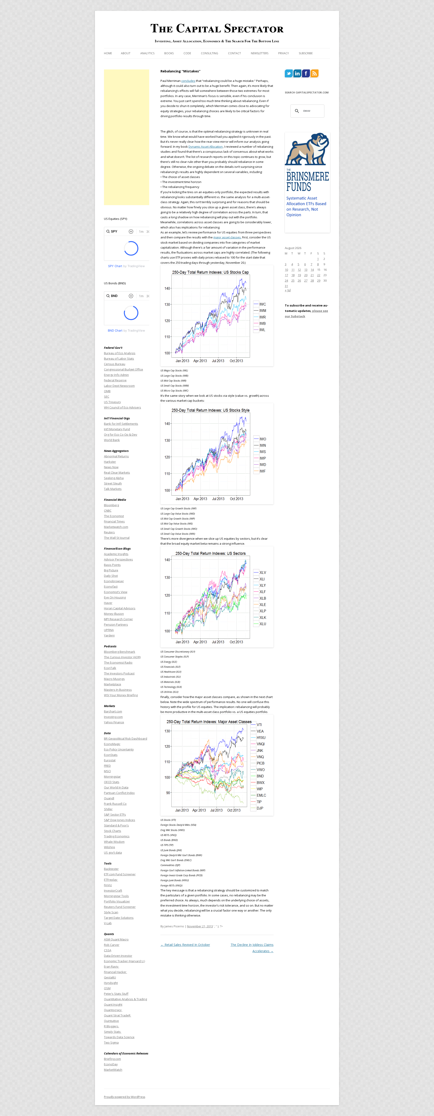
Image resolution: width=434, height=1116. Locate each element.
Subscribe (306, 53)
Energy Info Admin (116, 375)
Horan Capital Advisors (119, 608)
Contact (234, 53)
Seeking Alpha (114, 478)
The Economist (114, 516)
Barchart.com (113, 711)
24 (286, 280)
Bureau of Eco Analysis (119, 353)
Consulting (209, 53)
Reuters (109, 532)
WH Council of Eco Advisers (122, 407)
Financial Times (114, 521)
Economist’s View (115, 592)
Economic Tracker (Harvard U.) (124, 961)
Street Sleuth (113, 483)
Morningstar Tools (116, 896)
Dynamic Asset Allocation (206, 147)
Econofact (111, 586)
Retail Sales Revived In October (185, 945)
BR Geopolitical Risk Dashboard (125, 738)
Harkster (110, 462)
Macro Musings (114, 679)
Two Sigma (111, 1042)
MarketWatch (113, 1070)
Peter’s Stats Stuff (116, 994)
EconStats (111, 755)
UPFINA (109, 630)
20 (305, 275)
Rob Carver (111, 945)
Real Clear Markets (117, 472)
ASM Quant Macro (116, 939)
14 (312, 270)
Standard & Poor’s (116, 825)
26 (299, 280)
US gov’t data (113, 852)
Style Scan (111, 912)
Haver (108, 603)
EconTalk (110, 668)
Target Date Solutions (119, 918)
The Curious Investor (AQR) (122, 657)
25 (293, 280)
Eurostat (110, 760)
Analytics (147, 53)
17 (286, 275)
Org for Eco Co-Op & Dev (120, 434)
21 (312, 275)
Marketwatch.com (116, 527)
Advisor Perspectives (118, 559)
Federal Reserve (115, 380)
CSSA (107, 950)
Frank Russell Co (115, 804)
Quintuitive (111, 1021)
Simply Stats (112, 1032)
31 (286, 286)
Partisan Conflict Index (119, 793)
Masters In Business (118, 690)
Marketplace (112, 684)
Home (108, 53)
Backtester (111, 869)
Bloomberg (111, 505)
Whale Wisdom (114, 842)
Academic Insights (116, 554)
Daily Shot (111, 576)
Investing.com (113, 717)
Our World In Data (116, 787)
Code (187, 53)
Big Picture (111, 570)
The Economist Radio (118, 662)
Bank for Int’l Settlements (121, 424)
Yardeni (109, 635)
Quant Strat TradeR (117, 1015)
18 (293, 275)
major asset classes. (227, 237)
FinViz (108, 885)
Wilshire (109, 847)
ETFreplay (111, 880)
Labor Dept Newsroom (119, 386)
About (125, 53)
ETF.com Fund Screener (120, 874)
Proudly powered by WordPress (124, 1097)
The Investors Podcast (119, 673)
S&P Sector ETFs (115, 814)
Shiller (108, 809)
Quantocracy (113, 1010)
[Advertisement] (126, 137)
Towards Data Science (119, 1037)
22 (318, 275)
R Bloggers (111, 1026)
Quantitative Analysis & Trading (125, 999)
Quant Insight (113, 1004)
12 (299, 270)
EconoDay (111, 1064)
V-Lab (108, 923)
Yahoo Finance (114, 722)
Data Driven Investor (118, 956)
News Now (111, 467)
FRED (107, 766)
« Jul (288, 290)
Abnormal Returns (116, 456)
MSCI (107, 771)
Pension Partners (116, 624)
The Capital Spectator (217, 28)
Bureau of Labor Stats (119, 358)
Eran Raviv (111, 966)
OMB (107, 391)
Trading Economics (117, 836)
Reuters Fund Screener (120, 907)
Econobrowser (114, 581)
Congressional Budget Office (123, 369)
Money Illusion (114, 614)
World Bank (112, 440)
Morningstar (112, 776)
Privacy (283, 53)
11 (293, 270)
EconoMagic (112, 744)
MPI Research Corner (118, 619)
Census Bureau (114, 364)
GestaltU (110, 977)
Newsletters (259, 53)
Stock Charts (112, 831)
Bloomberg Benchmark (119, 652)
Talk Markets (113, 489)
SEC (106, 396)
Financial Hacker (115, 972)
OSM (107, 988)
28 (312, 280)
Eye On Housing (115, 597)
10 (286, 270)
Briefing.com (112, 1059)
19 (299, 275)
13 (305, 270)
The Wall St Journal (117, 538)
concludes (188, 81)
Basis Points (112, 565)
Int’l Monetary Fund (117, 429)
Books (169, 53)
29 (318, 280)
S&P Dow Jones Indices (119, 820)
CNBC (107, 510)
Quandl (109, 798)
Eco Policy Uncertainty (119, 749)
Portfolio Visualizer (117, 901)
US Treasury (112, 402)
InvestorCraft (113, 890)
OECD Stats (111, 782)
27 (305, 280)
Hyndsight (111, 983)
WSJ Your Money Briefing (121, 695)
